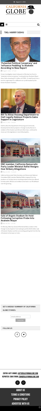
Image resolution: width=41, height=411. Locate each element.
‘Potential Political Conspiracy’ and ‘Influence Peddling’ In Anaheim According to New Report (19, 65)
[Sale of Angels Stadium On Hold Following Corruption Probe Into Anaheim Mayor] (20, 202)
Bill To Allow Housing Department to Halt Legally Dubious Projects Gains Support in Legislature (20, 117)
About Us (20, 390)
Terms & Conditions (20, 394)
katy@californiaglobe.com (28, 373)
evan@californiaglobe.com (29, 377)
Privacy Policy (20, 399)
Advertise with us (20, 403)
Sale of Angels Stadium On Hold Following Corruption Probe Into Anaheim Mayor (17, 218)
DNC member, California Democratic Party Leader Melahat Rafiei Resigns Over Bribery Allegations (20, 166)
